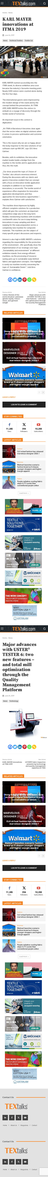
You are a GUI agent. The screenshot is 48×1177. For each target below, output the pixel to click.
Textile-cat (29, 40)
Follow (24, 423)
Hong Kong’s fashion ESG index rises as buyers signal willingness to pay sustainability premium (24, 334)
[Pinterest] (24, 279)
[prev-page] (39, 392)
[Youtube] (25, 1161)
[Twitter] (15, 279)
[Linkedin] (20, 279)
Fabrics (19, 478)
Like (9, 423)
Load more (23, 493)
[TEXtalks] (24, 3)
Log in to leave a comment (24, 404)
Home (4, 13)
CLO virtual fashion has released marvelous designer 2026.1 (24, 359)
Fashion (23, 328)
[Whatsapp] (29, 279)
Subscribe (38, 423)
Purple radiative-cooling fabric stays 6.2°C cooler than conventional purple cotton (29, 483)
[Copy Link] (34, 279)
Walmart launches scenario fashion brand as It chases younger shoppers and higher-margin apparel (24, 382)
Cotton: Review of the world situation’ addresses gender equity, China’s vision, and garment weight (12, 298)
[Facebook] (10, 279)
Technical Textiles (16, 40)
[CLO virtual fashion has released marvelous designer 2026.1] (8, 451)
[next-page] (43, 392)
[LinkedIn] (5, 1161)
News (10, 13)
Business (24, 376)
